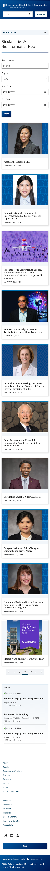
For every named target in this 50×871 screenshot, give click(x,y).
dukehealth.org (37, 859)
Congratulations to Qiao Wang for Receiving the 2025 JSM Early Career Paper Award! (22, 216)
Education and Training (12, 771)
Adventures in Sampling (16, 714)
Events (6, 783)
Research (7, 779)
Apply (6, 113)
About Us (7, 800)
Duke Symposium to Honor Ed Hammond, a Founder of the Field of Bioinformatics (22, 443)
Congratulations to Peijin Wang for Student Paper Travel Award (22, 549)
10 (30, 671)
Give (25, 846)
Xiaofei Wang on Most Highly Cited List (24, 659)
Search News (8, 60)
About (5, 763)
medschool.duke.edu (10, 859)
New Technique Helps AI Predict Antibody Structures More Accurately (23, 330)
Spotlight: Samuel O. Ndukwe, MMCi (22, 497)
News (5, 787)
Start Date (6, 86)
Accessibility (8, 825)
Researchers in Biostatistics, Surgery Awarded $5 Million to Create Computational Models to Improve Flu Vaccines (23, 274)
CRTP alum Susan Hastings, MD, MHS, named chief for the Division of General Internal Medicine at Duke (24, 386)
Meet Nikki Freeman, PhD (17, 162)
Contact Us (7, 804)
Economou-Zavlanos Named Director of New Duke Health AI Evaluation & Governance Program (24, 605)
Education (7, 808)
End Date (6, 99)
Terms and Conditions (12, 821)
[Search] (30, 14)
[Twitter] (6, 835)
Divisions (7, 775)
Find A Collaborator (11, 791)
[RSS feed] (17, 835)
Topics (5, 73)
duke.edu (25, 859)
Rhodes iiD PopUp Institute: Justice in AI (24, 698)
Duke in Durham (10, 817)
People (6, 767)
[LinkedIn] (11, 835)
